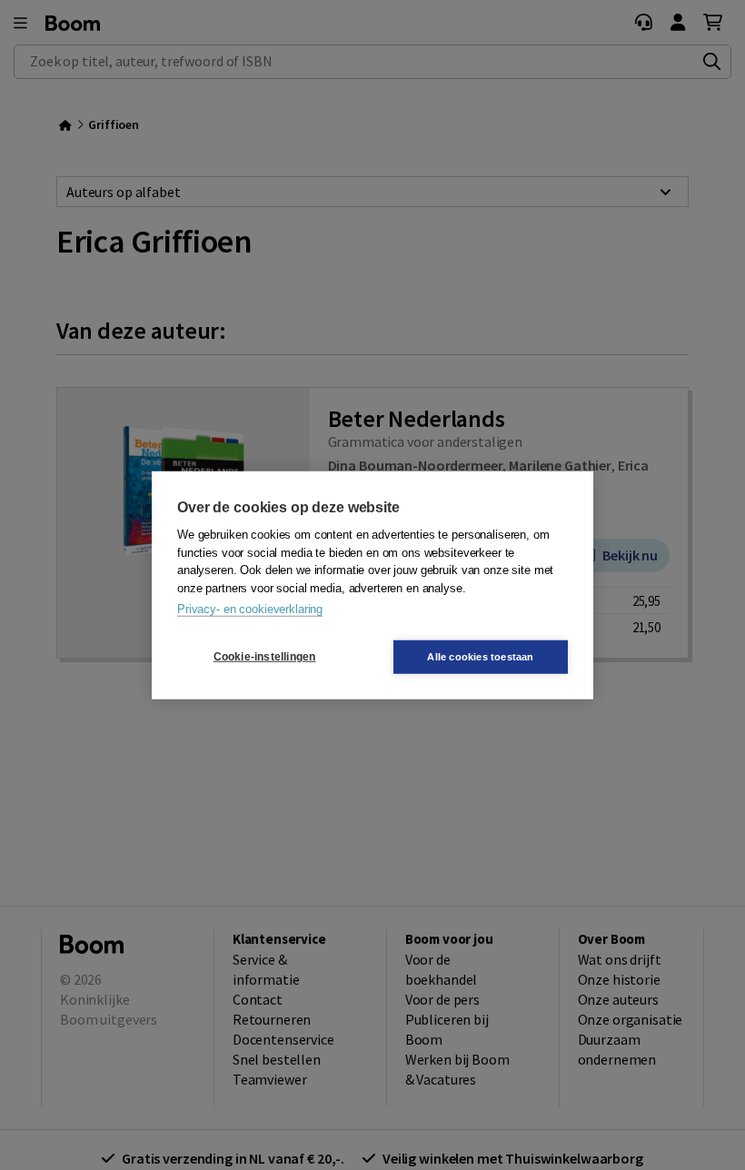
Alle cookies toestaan (480, 655)
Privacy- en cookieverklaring (250, 609)
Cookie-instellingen (265, 656)
